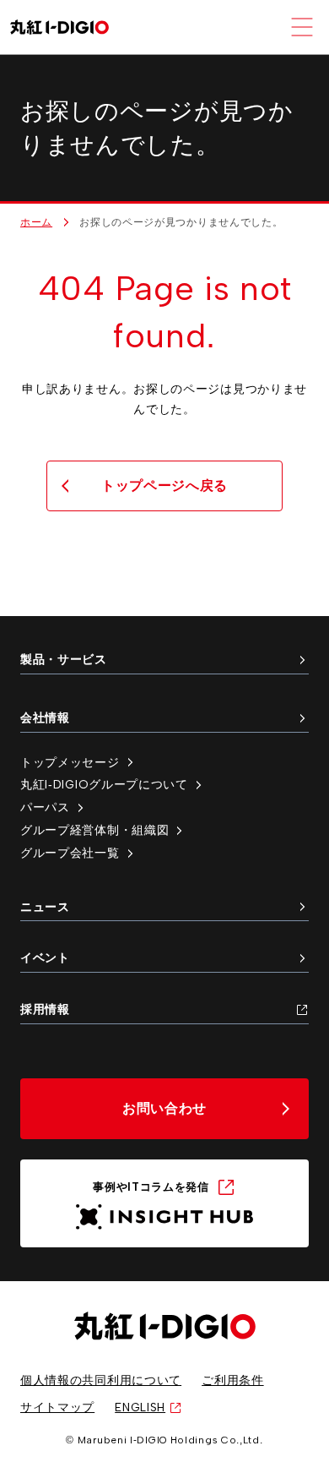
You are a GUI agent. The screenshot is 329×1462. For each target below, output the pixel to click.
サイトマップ (57, 1407)
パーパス (45, 807)
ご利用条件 (233, 1380)
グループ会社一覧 (70, 852)
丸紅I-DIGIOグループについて (104, 784)
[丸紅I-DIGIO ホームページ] (59, 27)
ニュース (45, 907)
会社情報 (45, 717)
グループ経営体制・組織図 (94, 830)
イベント (45, 957)
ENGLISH (140, 1407)
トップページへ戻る (164, 485)
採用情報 (45, 1009)
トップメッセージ (70, 762)
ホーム (36, 222)
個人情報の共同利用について (100, 1380)
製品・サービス (63, 659)
